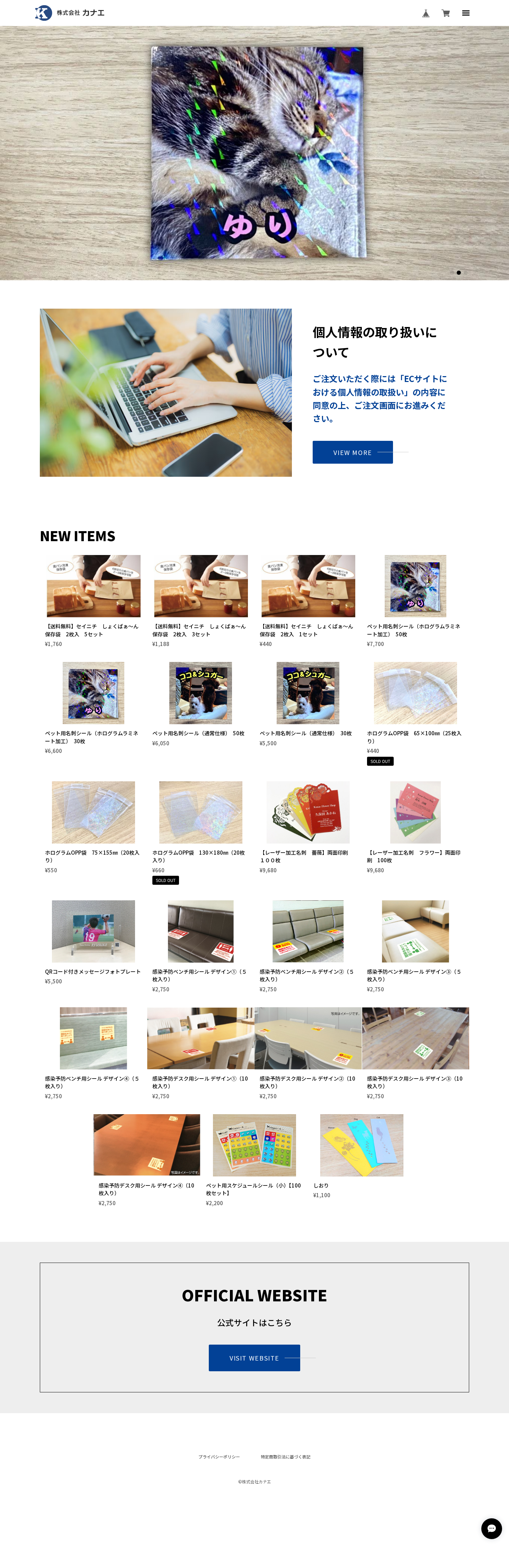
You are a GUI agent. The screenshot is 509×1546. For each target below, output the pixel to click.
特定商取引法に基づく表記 (286, 1457)
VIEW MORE (352, 452)
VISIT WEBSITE (254, 1357)
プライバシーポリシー (219, 1457)
